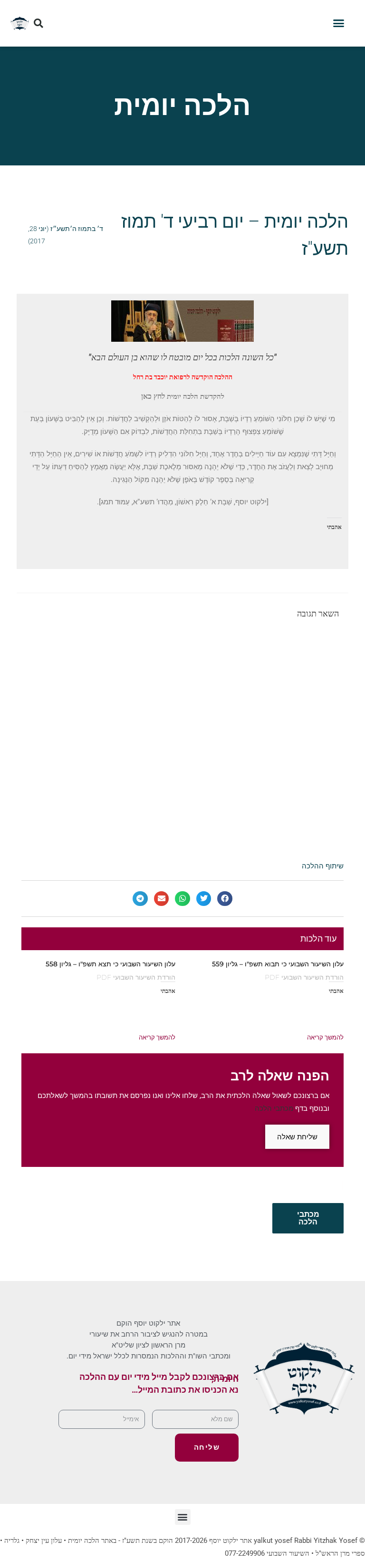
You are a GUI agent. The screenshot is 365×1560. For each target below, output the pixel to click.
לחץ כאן (153, 396)
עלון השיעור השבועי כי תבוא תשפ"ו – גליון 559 (278, 964)
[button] (339, 23)
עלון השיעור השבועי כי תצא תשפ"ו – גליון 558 (110, 964)
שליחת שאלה (297, 1137)
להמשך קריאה (325, 1037)
